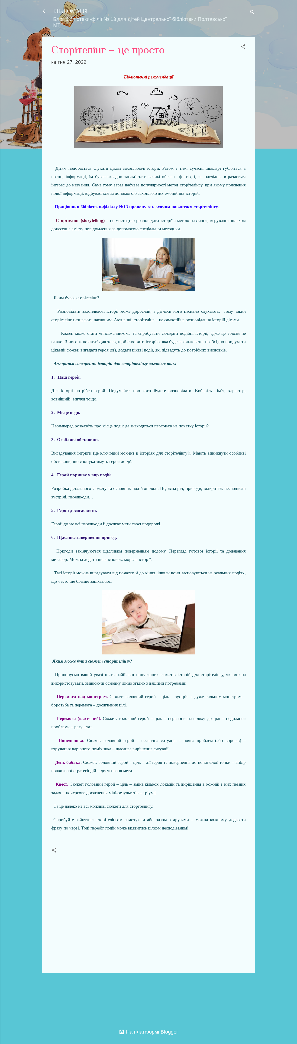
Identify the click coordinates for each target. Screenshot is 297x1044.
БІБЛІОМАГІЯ (70, 11)
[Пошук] (252, 13)
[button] (243, 47)
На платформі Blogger (151, 1032)
